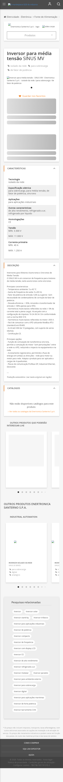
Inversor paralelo (40, 673)
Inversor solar (32, 611)
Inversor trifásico (41, 617)
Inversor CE (19, 654)
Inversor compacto (22, 636)
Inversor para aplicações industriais (29, 623)
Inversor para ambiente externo (27, 679)
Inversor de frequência (23, 642)
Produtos (30, 35)
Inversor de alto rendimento (26, 660)
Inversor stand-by (21, 617)
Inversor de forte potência (25, 703)
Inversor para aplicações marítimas (29, 697)
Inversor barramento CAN (25, 710)
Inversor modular (21, 673)
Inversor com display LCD (24, 648)
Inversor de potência (22, 630)
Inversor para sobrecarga (25, 685)
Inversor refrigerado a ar (24, 666)
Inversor (17, 611)
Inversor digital (20, 691)
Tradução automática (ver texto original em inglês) (29, 377)
